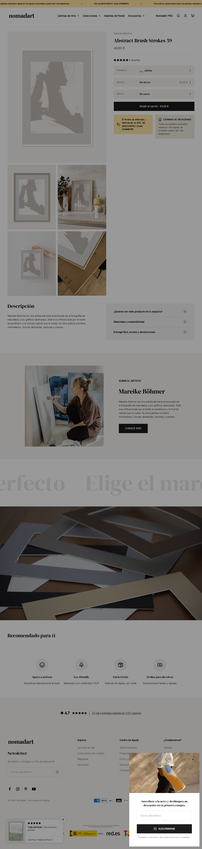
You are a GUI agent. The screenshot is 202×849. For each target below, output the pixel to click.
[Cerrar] (192, 759)
